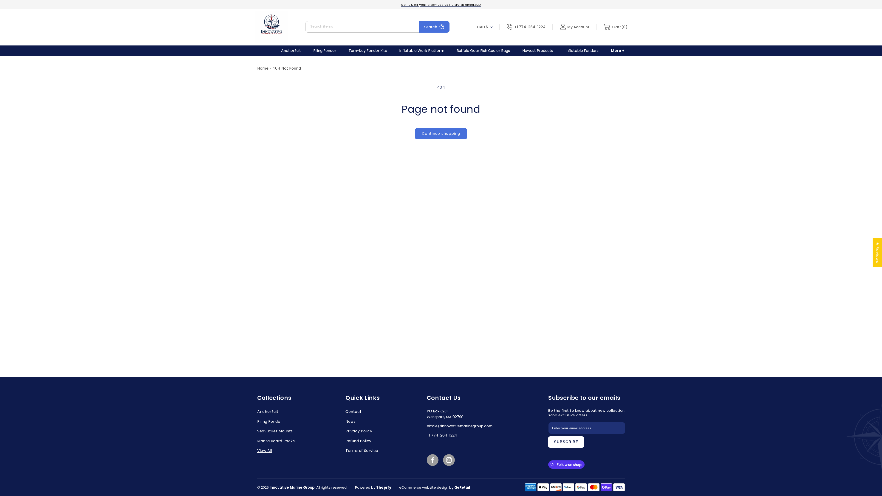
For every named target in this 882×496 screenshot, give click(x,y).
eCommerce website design (424, 487)
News (350, 421)
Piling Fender (269, 421)
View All (264, 450)
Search (430, 27)
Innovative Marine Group (292, 487)
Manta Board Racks (276, 441)
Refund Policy (358, 441)
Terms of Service (361, 450)
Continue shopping (441, 133)
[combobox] (377, 27)
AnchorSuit (267, 411)
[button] (615, 27)
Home (263, 68)
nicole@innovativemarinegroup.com (459, 426)
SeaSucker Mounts (275, 431)
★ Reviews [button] (877, 252)
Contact (353, 411)
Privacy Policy (358, 431)
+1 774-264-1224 (530, 27)
